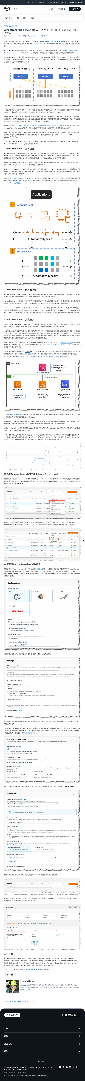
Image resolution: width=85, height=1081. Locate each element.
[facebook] (60, 1067)
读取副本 (64, 169)
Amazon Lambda (66, 342)
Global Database (18, 178)
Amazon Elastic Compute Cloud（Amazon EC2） (48, 356)
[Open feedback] (83, 540)
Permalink (38, 36)
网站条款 (12, 1072)
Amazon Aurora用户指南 (12, 183)
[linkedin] (63, 1067)
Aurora (21, 1001)
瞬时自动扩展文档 (29, 733)
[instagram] (67, 1067)
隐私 (5, 1072)
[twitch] (70, 1067)
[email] (80, 1067)
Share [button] (47, 36)
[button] (81, 2)
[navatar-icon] (80, 2)
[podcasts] (77, 1067)
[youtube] (73, 1067)
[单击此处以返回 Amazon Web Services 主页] (7, 10)
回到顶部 (41, 1061)
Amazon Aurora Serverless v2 (55, 41)
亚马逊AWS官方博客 (10, 26)
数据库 (34, 1001)
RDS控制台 (38, 569)
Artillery (27, 351)
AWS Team (9, 36)
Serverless (27, 1001)
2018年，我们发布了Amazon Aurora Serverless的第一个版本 (36, 126)
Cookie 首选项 (21, 1072)
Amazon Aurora (37, 44)
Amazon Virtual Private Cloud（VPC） (56, 345)
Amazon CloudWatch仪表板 (16, 414)
